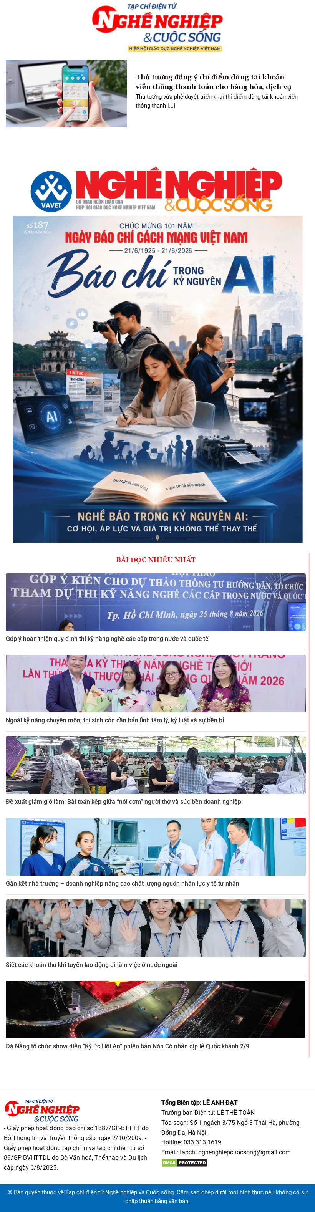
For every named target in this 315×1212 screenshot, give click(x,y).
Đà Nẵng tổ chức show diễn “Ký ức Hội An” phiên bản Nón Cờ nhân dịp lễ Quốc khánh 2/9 (127, 1046)
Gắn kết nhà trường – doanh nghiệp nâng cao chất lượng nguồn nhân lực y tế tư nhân (122, 883)
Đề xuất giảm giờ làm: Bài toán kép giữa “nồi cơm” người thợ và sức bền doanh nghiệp (123, 801)
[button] (9, 27)
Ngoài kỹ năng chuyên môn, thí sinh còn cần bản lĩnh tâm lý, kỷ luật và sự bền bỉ (115, 720)
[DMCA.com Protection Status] (184, 1162)
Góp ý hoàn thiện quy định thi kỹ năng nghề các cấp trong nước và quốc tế (107, 638)
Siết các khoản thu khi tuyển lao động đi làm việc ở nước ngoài (91, 965)
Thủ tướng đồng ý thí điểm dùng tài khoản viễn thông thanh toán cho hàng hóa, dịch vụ (214, 82)
